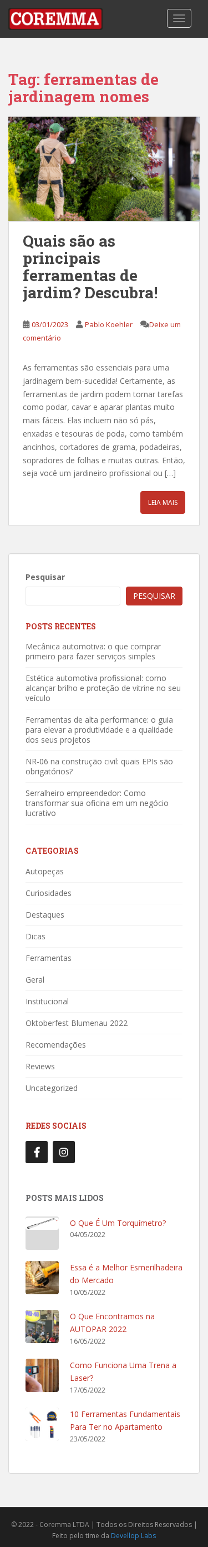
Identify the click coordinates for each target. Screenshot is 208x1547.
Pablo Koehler (109, 324)
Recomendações (56, 1044)
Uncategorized (52, 1088)
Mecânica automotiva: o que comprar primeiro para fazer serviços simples (93, 651)
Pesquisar (45, 577)
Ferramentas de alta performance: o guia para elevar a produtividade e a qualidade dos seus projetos (99, 729)
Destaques (45, 914)
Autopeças (45, 871)
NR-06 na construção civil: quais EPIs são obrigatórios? (99, 766)
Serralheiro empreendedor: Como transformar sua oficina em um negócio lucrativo (97, 803)
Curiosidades (49, 893)
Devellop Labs (133, 1535)
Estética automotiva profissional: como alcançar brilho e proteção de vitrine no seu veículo (103, 688)
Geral (35, 979)
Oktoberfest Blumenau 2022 (77, 1023)
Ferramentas (49, 958)
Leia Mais (162, 502)
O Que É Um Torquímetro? (118, 1223)
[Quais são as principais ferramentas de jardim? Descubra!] (104, 169)
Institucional (47, 1001)
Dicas (35, 936)
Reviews (40, 1066)
